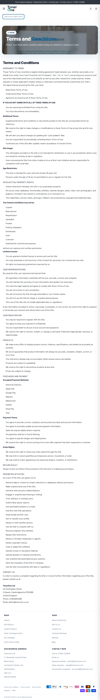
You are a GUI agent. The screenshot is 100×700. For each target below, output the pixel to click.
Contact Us (56, 629)
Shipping (7, 690)
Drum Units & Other (11, 642)
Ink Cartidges (9, 638)
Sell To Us (56, 624)
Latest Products (10, 629)
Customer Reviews (59, 633)
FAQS (14, 690)
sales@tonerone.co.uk (74, 665)
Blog (53, 642)
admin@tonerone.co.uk (76, 661)
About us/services (59, 620)
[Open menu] (3, 8)
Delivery (55, 638)
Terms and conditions (11, 687)
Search (7, 620)
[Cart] (96, 8)
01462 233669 (64, 653)
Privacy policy (25, 687)
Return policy (36, 687)
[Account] (90, 8)
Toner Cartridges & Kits (13, 633)
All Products (9, 624)
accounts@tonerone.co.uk (82, 669)
